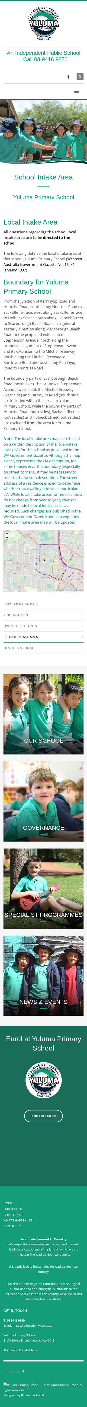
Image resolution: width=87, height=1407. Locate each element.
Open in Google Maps (21, 1350)
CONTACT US (12, 1226)
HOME (8, 1203)
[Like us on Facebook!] (23, 1371)
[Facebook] (68, 76)
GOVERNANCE (13, 1215)
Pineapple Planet (32, 1395)
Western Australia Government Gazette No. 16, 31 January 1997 (42, 264)
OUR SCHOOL (13, 1209)
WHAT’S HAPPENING (17, 1220)
